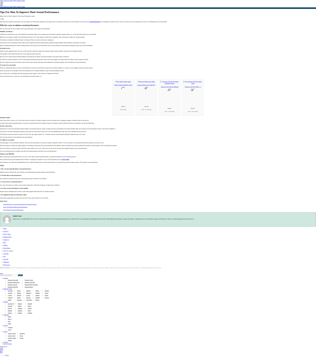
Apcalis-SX (11, 303)
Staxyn (9, 319)
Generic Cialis (11, 336)
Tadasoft (30, 303)
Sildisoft (37, 297)
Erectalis (10, 306)
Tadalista (20, 308)
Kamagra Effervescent (13, 282)
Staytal (21, 338)
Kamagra (19, 300)
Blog (1, 3)
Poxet (21, 336)
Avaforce (10, 327)
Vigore (46, 295)
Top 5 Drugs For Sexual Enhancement (13, 210)
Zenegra (47, 297)
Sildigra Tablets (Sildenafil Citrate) (123, 85)
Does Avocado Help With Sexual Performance (15, 207)
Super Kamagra (29, 287)
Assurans (10, 290)
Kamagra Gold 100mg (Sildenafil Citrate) (169, 87)
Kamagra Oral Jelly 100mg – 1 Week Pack (193, 87)
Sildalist (37, 293)
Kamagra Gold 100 (13, 287)
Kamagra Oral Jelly (30, 282)
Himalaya (22, 333)
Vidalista (30, 313)
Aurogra (10, 293)
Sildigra (37, 295)
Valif (9, 321)
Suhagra (47, 290)
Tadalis (19, 306)
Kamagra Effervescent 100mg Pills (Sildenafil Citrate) (146, 85)
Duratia (10, 340)
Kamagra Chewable (13, 280)
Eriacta (9, 300)
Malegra (28, 290)
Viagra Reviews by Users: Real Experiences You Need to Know (20, 204)
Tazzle (29, 310)
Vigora (46, 293)
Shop (1, 2)
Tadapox (20, 310)
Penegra (28, 297)
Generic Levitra (12, 338)
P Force (28, 295)
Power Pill (29, 300)
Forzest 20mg (65, 159)
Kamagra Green (29, 280)
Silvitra (37, 300)
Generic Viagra (12, 333)
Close (1, 273)
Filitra (9, 316)
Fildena (19, 293)
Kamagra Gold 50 (12, 284)
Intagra (19, 297)
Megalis (10, 310)
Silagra (37, 290)
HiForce (19, 295)
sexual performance (94, 21)
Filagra (19, 290)
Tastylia (30, 308)
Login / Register (7, 344)
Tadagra (20, 303)
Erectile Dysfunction (5, 8)
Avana (9, 329)
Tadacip (10, 313)
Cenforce (10, 297)
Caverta (10, 295)
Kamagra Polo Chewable (31, 284)
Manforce (28, 293)
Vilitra (9, 323)
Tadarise (20, 313)
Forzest (10, 308)
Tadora (29, 306)
